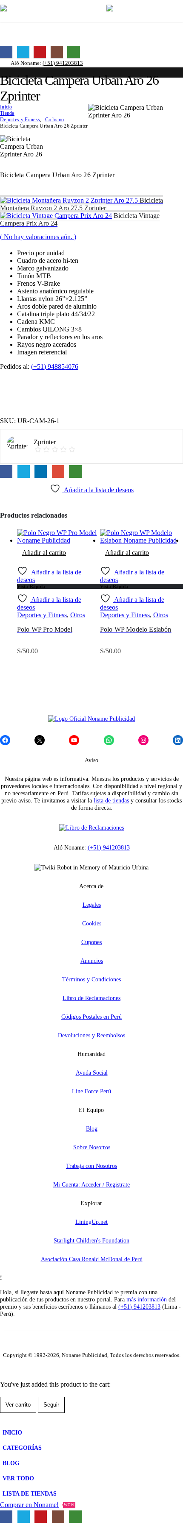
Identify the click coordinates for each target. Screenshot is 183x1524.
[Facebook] (6, 52)
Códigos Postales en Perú (91, 1016)
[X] (23, 52)
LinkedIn (40, 471)
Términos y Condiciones (91, 979)
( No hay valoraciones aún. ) (38, 236)
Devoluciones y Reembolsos (91, 1035)
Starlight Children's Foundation (91, 1240)
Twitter (23, 471)
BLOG (11, 1463)
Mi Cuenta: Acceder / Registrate (91, 1184)
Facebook (6, 471)
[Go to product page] (58, 536)
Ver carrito (18, 1404)
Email (58, 471)
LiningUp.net (91, 1221)
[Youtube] (40, 52)
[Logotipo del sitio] (42, 12)
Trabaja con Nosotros (91, 1165)
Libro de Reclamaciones (91, 998)
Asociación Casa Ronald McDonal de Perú (92, 1259)
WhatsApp (75, 471)
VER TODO (18, 1478)
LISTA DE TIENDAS (30, 1493)
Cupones (91, 942)
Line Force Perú (91, 1091)
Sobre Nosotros (91, 1147)
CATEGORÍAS (22, 1447)
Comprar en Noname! (37, 1504)
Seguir (51, 1404)
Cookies (91, 923)
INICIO (12, 1432)
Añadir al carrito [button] (44, 552)
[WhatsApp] (73, 52)
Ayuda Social (92, 1072)
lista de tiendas (111, 800)
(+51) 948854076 (54, 366)
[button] (90, 11)
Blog (91, 1128)
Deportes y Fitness (42, 615)
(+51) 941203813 (63, 63)
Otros (77, 615)
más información (146, 1299)
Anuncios (91, 960)
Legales (92, 904)
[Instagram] (57, 52)
